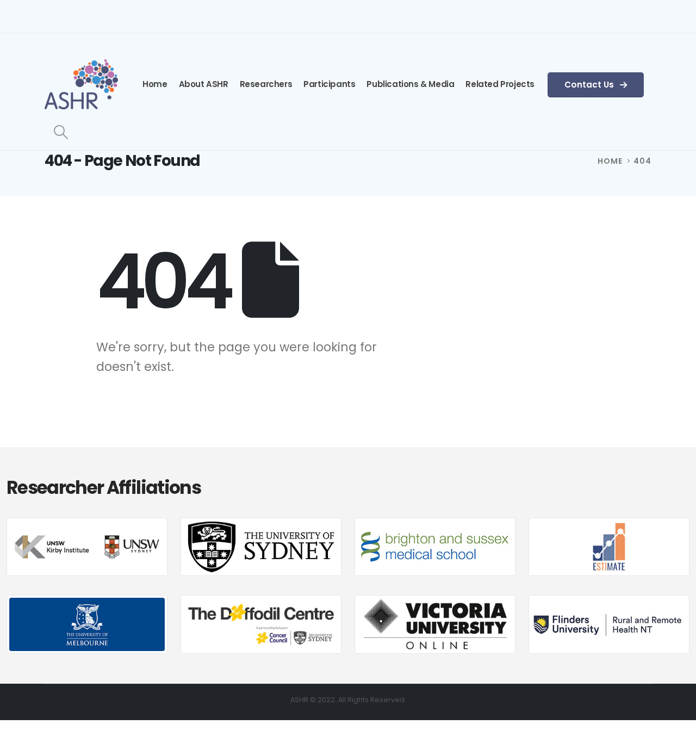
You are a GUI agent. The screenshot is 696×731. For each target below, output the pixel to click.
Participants (329, 84)
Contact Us (590, 84)
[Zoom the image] (87, 524)
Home (154, 84)
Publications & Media (410, 84)
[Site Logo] (81, 84)
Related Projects (500, 84)
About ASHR (203, 84)
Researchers (266, 84)
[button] (60, 132)
